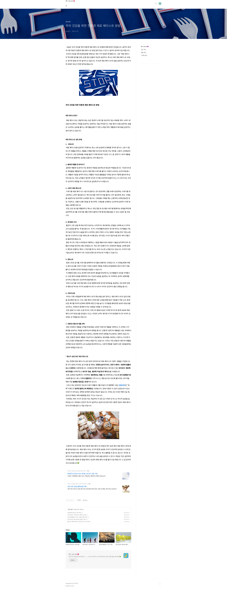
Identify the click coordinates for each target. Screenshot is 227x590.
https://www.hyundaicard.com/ (76, 471)
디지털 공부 (144, 55)
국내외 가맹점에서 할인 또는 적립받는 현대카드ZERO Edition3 (86, 476)
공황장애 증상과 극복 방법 (74, 513)
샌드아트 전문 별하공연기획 (76, 486)
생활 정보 (143, 52)
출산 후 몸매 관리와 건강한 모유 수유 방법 (78, 521)
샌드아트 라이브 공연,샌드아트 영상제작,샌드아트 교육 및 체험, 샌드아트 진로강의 (92, 489)
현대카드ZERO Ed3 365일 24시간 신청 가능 (82, 473)
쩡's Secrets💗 (70, 1)
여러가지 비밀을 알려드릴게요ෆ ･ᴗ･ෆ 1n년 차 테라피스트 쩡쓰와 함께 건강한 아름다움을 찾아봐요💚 (95, 556)
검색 (156, 3)
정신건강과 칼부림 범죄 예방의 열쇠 (76, 519)
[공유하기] (71, 500)
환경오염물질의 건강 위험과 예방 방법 (77, 517)
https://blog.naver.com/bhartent (77, 483)
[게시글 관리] (73, 500)
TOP (160, 584)
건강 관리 (70, 509)
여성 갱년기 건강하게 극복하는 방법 (76, 515)
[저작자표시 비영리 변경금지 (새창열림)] (85, 500)
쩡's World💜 (145, 46)
